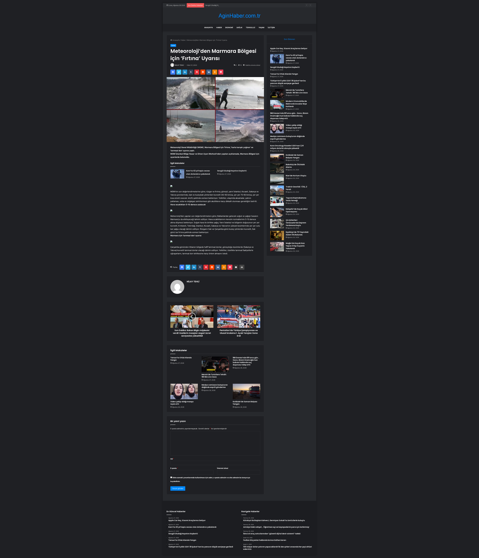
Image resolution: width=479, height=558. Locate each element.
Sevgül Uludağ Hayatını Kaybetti (217, 5)
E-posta (174, 468)
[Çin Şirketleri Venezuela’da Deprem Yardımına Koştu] (277, 223)
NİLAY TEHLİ (179, 65)
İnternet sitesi (222, 468)
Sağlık (239, 27)
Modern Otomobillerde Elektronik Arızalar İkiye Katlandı (296, 104)
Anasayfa (208, 27)
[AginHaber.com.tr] (239, 16)
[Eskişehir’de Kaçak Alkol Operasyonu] (277, 212)
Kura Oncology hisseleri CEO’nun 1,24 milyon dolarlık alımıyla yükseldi (287, 147)
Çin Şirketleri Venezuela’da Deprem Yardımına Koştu (296, 223)
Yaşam (261, 27)
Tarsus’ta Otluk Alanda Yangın (181, 358)
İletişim (271, 27)
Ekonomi (229, 27)
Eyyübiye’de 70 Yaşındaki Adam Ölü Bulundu (297, 233)
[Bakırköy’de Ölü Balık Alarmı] (277, 168)
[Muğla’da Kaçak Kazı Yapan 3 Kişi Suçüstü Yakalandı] (277, 246)
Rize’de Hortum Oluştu (296, 175)
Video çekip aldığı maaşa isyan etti (181, 402)
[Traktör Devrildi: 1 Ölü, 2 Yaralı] (277, 190)
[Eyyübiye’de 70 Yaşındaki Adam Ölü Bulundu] (277, 235)
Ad (172, 459)
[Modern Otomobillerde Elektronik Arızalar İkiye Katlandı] (277, 104)
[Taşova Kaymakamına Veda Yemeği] (277, 201)
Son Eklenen (289, 39)
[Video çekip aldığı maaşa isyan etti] (184, 391)
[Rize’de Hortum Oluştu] (277, 179)
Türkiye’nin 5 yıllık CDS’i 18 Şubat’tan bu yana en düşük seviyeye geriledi (288, 82)
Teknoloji (250, 27)
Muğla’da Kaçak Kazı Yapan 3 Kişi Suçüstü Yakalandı (295, 246)
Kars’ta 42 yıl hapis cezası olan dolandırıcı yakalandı (296, 58)
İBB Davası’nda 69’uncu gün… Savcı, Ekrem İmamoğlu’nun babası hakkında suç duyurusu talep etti (246, 361)
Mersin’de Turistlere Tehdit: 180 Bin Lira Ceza (214, 375)
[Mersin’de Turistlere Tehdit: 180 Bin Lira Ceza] (215, 364)
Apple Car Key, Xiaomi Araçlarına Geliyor (288, 48)
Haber (219, 27)
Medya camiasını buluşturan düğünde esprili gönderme (215, 386)
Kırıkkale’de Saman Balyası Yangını (245, 402)
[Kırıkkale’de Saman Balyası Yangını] (246, 391)
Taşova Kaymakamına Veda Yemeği (296, 199)
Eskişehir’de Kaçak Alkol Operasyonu (296, 210)
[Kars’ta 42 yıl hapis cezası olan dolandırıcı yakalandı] (177, 174)
